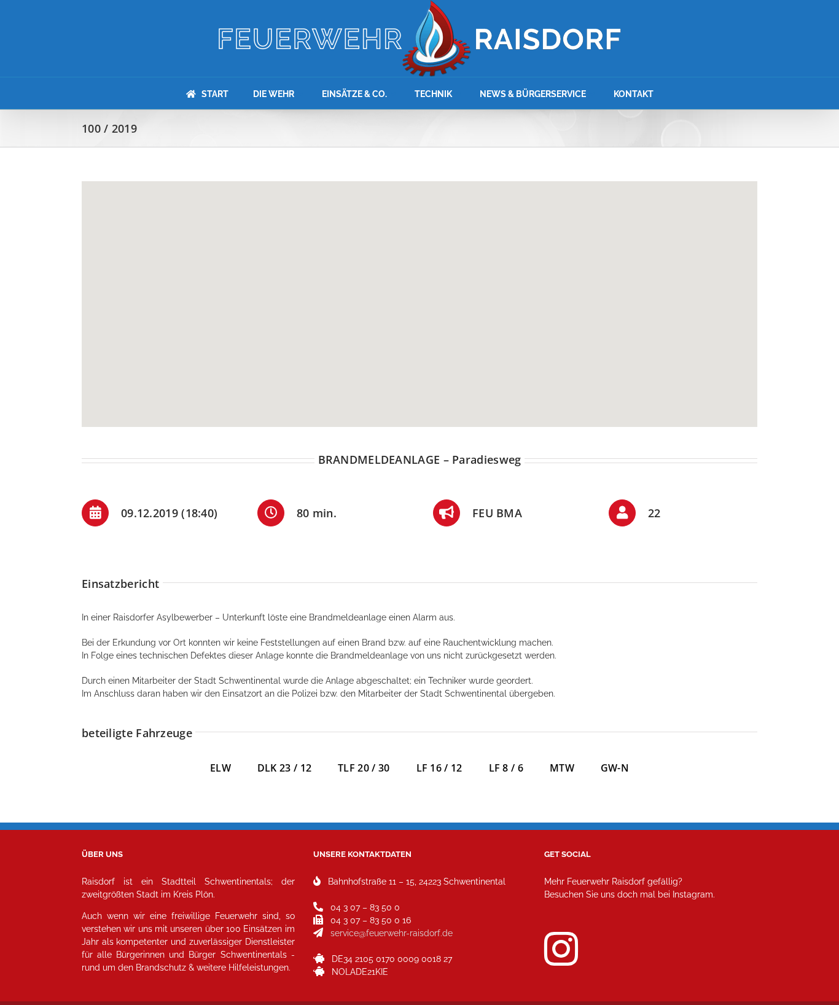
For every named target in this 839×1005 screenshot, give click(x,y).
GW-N (615, 768)
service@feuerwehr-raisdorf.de (391, 933)
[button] (419, 296)
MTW (562, 768)
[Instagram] (561, 949)
